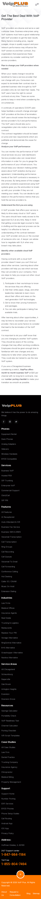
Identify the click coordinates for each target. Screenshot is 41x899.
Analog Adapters (8, 444)
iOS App (5, 828)
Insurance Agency (9, 767)
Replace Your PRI (9, 633)
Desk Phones (7, 439)
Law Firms (5, 603)
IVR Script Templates (10, 735)
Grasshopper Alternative (12, 652)
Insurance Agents (9, 613)
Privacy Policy (7, 833)
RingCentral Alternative (11, 643)
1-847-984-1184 (13, 854)
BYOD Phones (7, 808)
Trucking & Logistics (10, 623)
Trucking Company (9, 762)
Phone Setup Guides (10, 813)
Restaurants (6, 628)
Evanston (5, 694)
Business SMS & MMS (11, 532)
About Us (4, 893)
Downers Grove (8, 699)
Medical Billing (7, 777)
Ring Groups (6, 547)
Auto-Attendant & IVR (10, 522)
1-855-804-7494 (14, 864)
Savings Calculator (9, 711)
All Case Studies (8, 747)
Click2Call (5, 495)
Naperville (5, 679)
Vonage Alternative (9, 638)
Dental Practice (8, 757)
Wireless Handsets (9, 454)
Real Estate (6, 618)
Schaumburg (7, 674)
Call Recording (7, 552)
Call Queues (6, 557)
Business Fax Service (10, 527)
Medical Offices (7, 608)
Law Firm (5, 752)
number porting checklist (16, 379)
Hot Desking (6, 576)
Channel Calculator (9, 725)
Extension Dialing (8, 591)
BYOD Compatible (9, 459)
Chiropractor (7, 772)
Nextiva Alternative (9, 657)
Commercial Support (10, 490)
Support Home (7, 794)
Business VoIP (7, 470)
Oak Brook (6, 684)
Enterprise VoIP (8, 485)
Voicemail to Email (9, 561)
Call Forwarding (8, 566)
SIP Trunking (7, 480)
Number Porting (8, 799)
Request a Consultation (15, 893)
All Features (6, 512)
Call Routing (6, 818)
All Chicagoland (8, 669)
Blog (28, 893)
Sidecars (5, 449)
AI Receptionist (7, 517)
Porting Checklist (8, 730)
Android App (6, 823)
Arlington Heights (8, 689)
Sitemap (36, 893)
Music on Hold (7, 586)
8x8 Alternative (8, 648)
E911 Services (7, 803)
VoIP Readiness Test (10, 721)
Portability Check (8, 716)
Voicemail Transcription (11, 537)
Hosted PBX (6, 475)
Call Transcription (9, 542)
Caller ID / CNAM (9, 581)
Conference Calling (9, 571)
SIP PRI (4, 500)
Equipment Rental (9, 434)
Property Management (11, 782)
